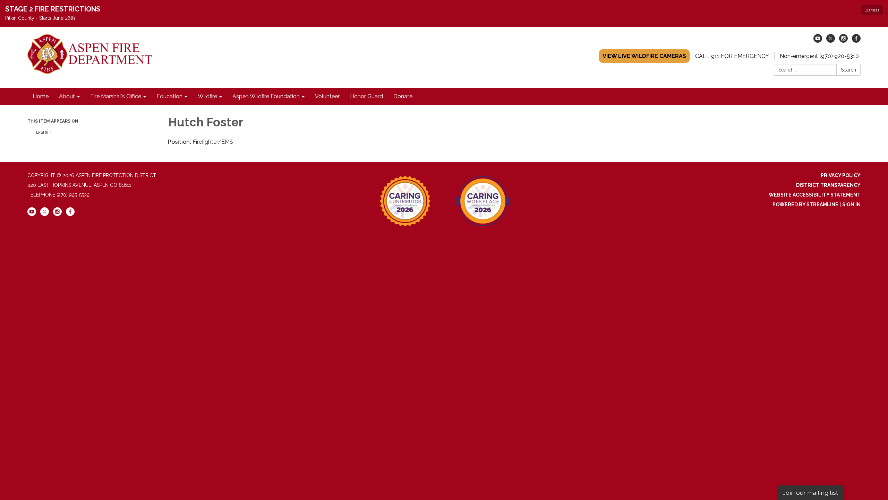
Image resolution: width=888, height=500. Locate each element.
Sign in (851, 204)
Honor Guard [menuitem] (366, 96)
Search (848, 70)
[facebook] (856, 41)
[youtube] (817, 41)
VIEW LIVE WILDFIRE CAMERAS (644, 56)
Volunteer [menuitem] (327, 96)
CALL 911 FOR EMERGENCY (732, 56)
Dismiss (871, 10)
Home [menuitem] (41, 96)
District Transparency (828, 185)
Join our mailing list (810, 492)
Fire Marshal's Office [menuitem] (115, 96)
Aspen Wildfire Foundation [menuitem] (266, 96)
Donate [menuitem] (402, 96)
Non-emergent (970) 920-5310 (819, 56)
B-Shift (44, 132)
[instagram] (843, 41)
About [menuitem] (67, 96)
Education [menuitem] (169, 96)
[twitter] (830, 41)
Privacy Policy (841, 175)
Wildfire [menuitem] (207, 96)
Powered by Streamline (805, 204)
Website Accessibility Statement (815, 195)
